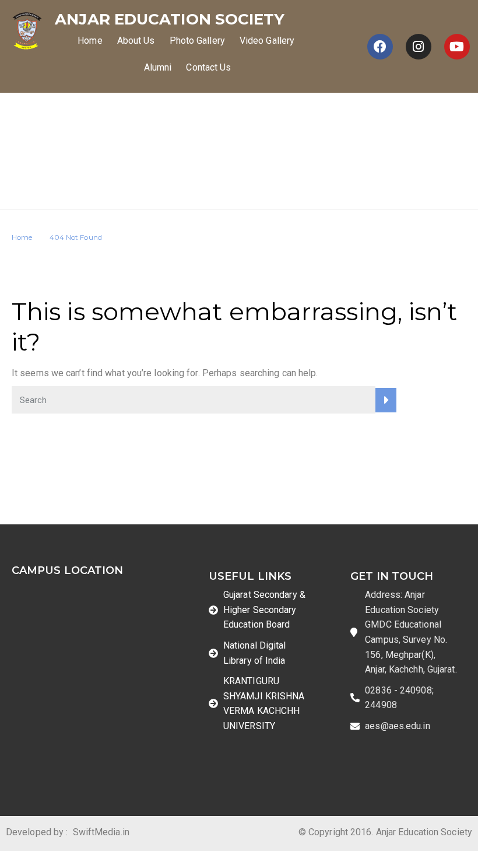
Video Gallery (267, 40)
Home (90, 40)
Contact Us (208, 67)
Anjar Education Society (169, 19)
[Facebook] (380, 46)
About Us (136, 40)
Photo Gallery (197, 40)
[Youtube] (457, 46)
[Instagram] (418, 46)
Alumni (158, 67)
